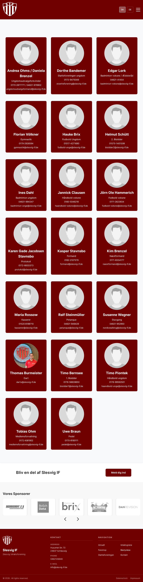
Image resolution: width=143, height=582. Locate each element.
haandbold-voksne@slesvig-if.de (71, 205)
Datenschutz (121, 578)
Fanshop (102, 550)
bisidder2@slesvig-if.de (117, 147)
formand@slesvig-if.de (71, 264)
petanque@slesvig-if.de (71, 327)
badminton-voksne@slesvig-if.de (116, 83)
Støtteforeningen (106, 555)
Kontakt (124, 555)
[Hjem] (7, 540)
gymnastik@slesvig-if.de (26, 147)
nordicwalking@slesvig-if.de (117, 327)
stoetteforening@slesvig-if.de (71, 83)
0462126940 (56, 559)
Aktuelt (101, 545)
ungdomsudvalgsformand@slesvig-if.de (26, 89)
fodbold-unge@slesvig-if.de (71, 147)
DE (130, 9)
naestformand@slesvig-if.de (117, 264)
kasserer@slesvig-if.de (26, 327)
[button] (65, 519)
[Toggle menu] (138, 9)
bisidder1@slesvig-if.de (71, 386)
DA (122, 9)
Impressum (135, 578)
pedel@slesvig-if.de (71, 444)
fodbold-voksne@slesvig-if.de (117, 205)
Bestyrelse (125, 550)
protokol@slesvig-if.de (26, 269)
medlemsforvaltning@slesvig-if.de (26, 444)
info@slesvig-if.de (58, 567)
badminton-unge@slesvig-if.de (26, 205)
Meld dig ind (118, 472)
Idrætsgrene (126, 545)
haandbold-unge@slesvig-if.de (117, 386)
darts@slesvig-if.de (26, 382)
